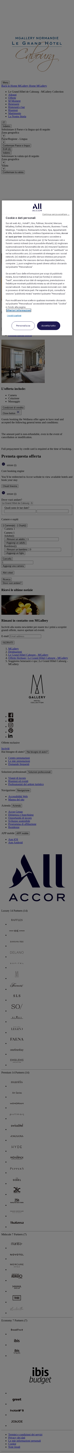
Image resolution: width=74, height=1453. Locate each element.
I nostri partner (14, 315)
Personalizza (23, 325)
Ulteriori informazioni (19, 310)
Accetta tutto (48, 325)
